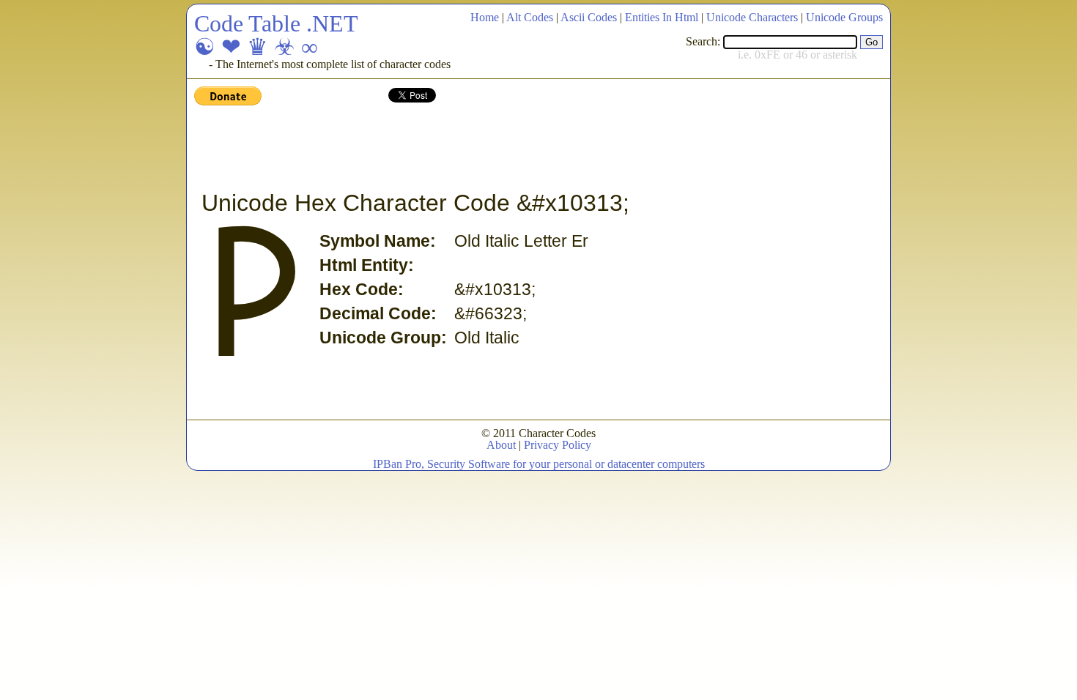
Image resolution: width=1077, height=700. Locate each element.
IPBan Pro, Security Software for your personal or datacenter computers (539, 464)
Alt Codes (529, 17)
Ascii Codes (588, 17)
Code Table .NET (276, 23)
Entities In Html (661, 17)
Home (484, 17)
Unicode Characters (752, 17)
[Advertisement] (461, 149)
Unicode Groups (844, 17)
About (501, 445)
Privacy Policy (557, 445)
